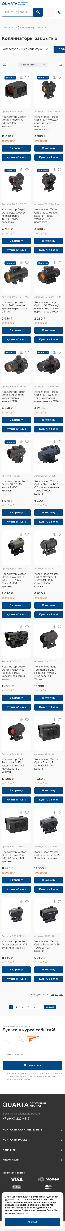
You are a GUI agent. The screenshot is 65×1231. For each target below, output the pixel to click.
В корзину (16, 148)
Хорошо (32, 1222)
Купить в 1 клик (16, 157)
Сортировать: (28, 65)
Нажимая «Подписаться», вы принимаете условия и (34, 1076)
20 (5, 65)
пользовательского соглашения (24, 1076)
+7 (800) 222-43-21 (16, 1118)
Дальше (50, 1007)
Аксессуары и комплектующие (25, 49)
